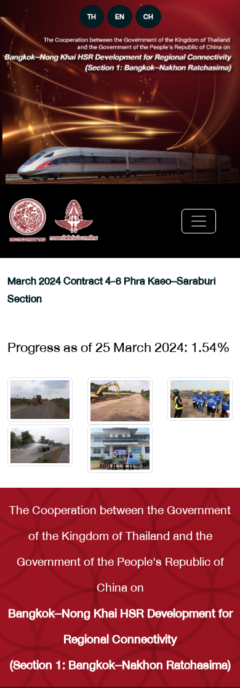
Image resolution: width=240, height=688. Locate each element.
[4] (120, 448)
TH (91, 16)
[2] (200, 399)
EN (119, 16)
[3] (40, 445)
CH (148, 16)
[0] (40, 399)
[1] (120, 401)
